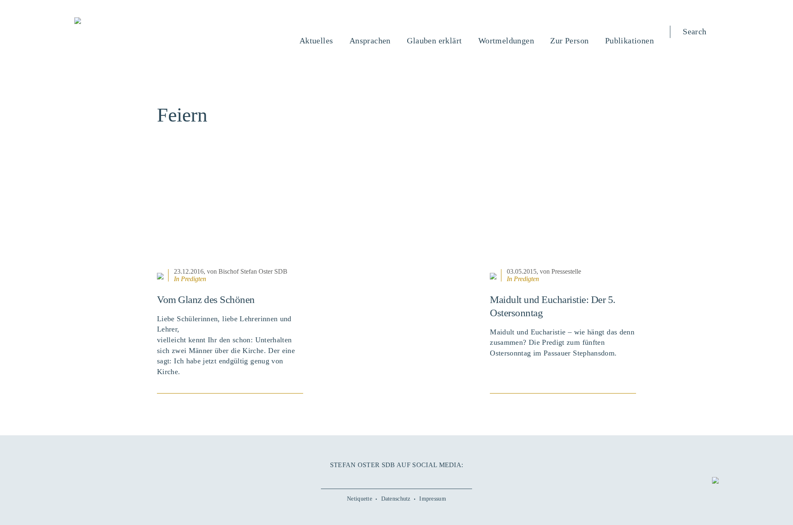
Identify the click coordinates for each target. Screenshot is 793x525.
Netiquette (359, 499)
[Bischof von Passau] (127, 21)
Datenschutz (396, 499)
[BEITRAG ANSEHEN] (230, 214)
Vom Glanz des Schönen (206, 299)
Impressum (432, 499)
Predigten (193, 278)
